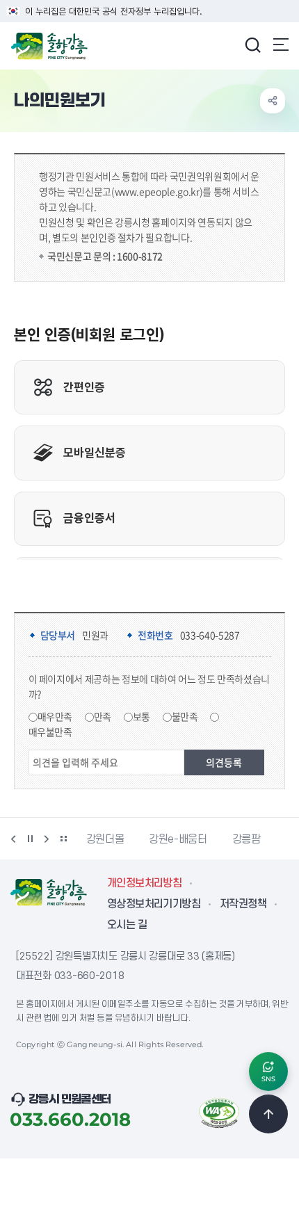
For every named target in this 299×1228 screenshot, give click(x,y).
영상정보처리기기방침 (153, 904)
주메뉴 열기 (281, 44)
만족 (102, 716)
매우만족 (55, 716)
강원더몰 (105, 839)
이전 (13, 838)
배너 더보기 (63, 838)
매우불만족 (50, 731)
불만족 (185, 716)
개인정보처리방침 (144, 883)
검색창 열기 (252, 44)
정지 (30, 838)
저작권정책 (243, 904)
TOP (268, 1113)
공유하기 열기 (272, 100)
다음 (46, 838)
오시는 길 (127, 925)
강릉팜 (246, 839)
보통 (141, 716)
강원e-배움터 (178, 839)
